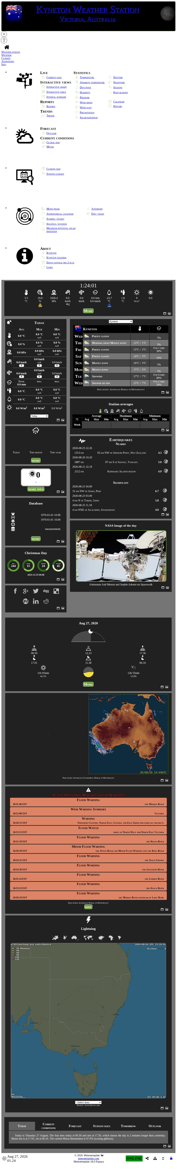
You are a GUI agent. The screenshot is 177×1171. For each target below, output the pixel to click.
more (36, 460)
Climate (6, 58)
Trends (50, 115)
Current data (54, 77)
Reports (50, 106)
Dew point (85, 87)
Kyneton (51, 252)
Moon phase (53, 208)
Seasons (117, 87)
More (88, 311)
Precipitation (87, 112)
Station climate (55, 173)
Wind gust (86, 107)
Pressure (85, 97)
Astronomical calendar (59, 213)
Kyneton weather (56, 257)
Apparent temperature (92, 82)
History (117, 106)
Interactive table (56, 91)
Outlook (51, 133)
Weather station (10, 51)
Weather (6, 55)
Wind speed (86, 102)
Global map (53, 142)
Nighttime (119, 82)
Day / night (97, 213)
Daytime (118, 77)
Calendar (118, 101)
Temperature (87, 77)
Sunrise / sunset (55, 218)
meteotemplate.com (88, 1158)
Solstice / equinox (56, 223)
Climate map (53, 168)
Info (3, 64)
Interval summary (56, 96)
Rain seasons (120, 92)
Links (49, 267)
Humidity (85, 92)
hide (88, 907)
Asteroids (97, 208)
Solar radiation (89, 117)
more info (36, 489)
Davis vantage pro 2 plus (60, 262)
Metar (50, 146)
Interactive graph (56, 86)
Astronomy (7, 61)
